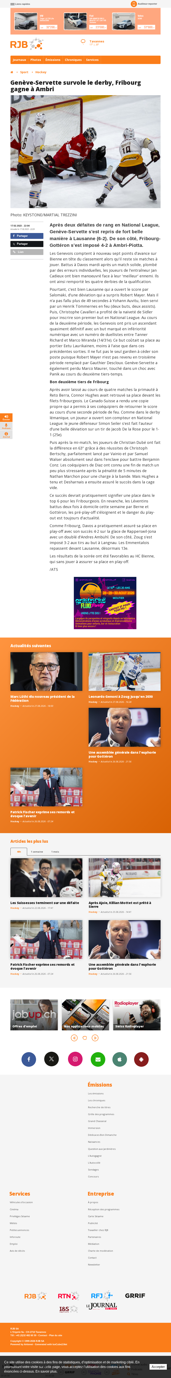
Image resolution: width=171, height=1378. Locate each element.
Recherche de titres (99, 1107)
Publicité (93, 1223)
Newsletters (98, 1059)
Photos (35, 60)
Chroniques (73, 60)
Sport (24, 72)
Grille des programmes (101, 1114)
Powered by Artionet (21, 1344)
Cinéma (14, 1209)
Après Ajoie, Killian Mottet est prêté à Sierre (120, 904)
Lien (20, 252)
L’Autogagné (95, 1155)
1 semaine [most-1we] (37, 851)
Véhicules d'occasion (21, 1202)
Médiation (93, 1243)
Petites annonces (19, 1230)
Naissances (94, 1141)
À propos (93, 1202)
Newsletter (94, 1264)
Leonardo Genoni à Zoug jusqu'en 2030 (121, 696)
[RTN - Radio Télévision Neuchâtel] (68, 1296)
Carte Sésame (95, 1216)
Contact (92, 1257)
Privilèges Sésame (20, 1216)
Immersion (94, 1128)
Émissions (52, 60)
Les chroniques (96, 1100)
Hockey (41, 72)
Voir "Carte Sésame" (111, 1014)
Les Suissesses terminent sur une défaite (44, 902)
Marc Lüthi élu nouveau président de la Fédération (42, 698)
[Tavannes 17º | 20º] (83, 38)
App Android (141, 1059)
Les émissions (95, 1093)
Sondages (93, 1169)
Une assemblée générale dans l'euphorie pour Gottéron (122, 754)
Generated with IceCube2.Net (51, 1344)
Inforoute (15, 1237)
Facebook (28, 1059)
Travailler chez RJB (98, 1230)
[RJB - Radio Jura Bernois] (35, 1296)
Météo (13, 1223)
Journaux (19, 60)
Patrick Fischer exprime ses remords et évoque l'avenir (42, 814)
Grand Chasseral (97, 1121)
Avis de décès (17, 1250)
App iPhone (119, 1059)
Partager (22, 235)
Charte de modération (100, 1250)
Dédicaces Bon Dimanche (102, 1134)
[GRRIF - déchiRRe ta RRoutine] (134, 1296)
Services (92, 60)
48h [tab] (19, 851)
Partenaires (94, 1237)
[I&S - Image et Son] (68, 1309)
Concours (93, 1176)
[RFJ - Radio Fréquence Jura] (101, 1296)
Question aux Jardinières (102, 1148)
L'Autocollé (94, 1162)
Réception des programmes (103, 1209)
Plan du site (55, 1335)
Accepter (158, 1367)
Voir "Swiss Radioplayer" (60, 1014)
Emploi (14, 1243)
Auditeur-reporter (147, 4)
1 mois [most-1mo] (55, 851)
